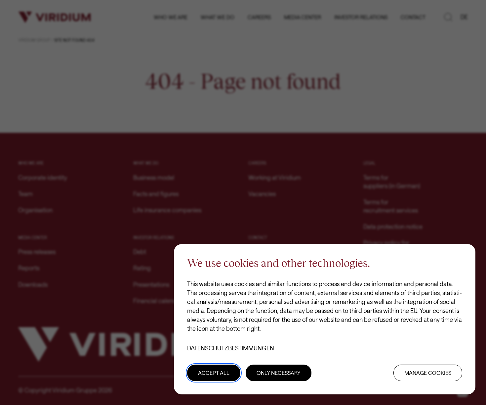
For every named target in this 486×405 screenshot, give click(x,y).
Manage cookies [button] (427, 373)
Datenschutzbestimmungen (230, 348)
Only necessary (279, 373)
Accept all (213, 373)
